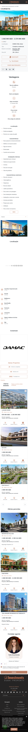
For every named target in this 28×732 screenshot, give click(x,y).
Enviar (14, 672)
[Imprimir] (9, 69)
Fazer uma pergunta (14, 65)
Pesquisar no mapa (21, 711)
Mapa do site (7, 712)
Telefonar (15, 61)
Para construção (20, 706)
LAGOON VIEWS (6, 410)
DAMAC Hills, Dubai (8, 412)
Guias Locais (21, 713)
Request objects (14, 424)
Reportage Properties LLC (7, 544)
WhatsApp (15, 57)
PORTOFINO (5, 573)
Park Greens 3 (5, 485)
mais (14, 212)
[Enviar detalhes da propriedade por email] (13, 69)
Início (7, 704)
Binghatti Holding (5, 624)
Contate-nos (7, 708)
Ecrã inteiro (14, 23)
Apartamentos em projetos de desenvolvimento (20, 709)
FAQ (7, 706)
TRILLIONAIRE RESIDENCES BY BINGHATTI (13, 613)
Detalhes (3, 380)
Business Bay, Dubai (8, 615)
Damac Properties (6, 584)
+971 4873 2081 (14, 688)
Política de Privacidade (7, 710)
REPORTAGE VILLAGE (8, 533)
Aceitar (14, 729)
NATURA (4, 447)
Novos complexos (21, 704)
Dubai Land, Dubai (8, 535)
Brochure (5, 424)
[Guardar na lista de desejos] (26, 391)
